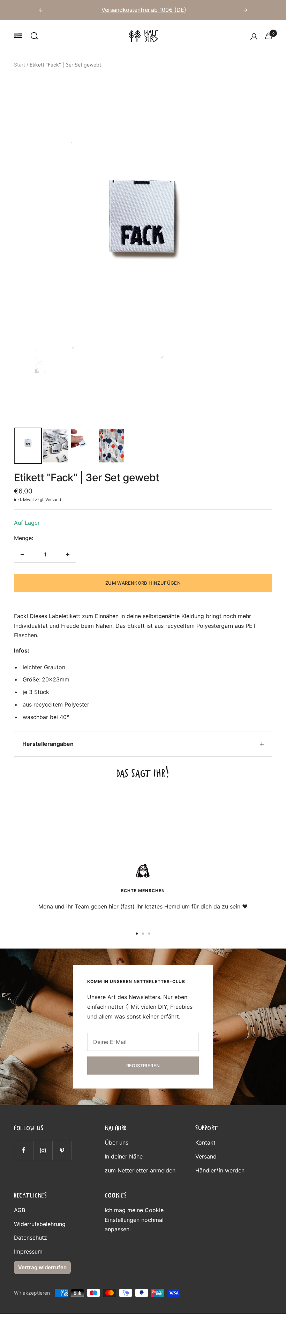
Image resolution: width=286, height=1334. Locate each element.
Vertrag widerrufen (42, 1267)
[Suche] (34, 36)
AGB (19, 1210)
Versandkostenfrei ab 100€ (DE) (143, 9)
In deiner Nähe (124, 1156)
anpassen (117, 1229)
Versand (53, 499)
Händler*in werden (219, 1170)
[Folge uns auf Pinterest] (62, 1150)
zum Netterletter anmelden (140, 1170)
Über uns (116, 1142)
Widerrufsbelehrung (40, 1223)
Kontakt (205, 1142)
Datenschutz (30, 1237)
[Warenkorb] (268, 35)
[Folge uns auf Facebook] (23, 1150)
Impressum (28, 1251)
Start (19, 65)
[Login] (253, 36)
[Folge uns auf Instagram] (42, 1150)
